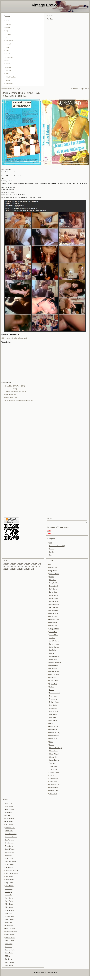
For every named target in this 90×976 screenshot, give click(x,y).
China (7, 60)
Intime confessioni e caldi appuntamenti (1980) (18, 400)
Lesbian (51, 552)
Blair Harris (52, 580)
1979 (39, 564)
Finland (7, 80)
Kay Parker (52, 650)
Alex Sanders (9, 809)
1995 (18, 569)
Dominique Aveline (11, 837)
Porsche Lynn (53, 726)
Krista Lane (53, 659)
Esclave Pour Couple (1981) (80, 88)
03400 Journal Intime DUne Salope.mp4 (14, 338)
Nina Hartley (53, 720)
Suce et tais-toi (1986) (11, 397)
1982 (11, 566)
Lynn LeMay (53, 684)
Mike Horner (9, 904)
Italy (6, 31)
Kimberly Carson (54, 656)
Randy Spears (9, 919)
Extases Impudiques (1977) (10, 88)
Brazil (7, 50)
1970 (7, 564)
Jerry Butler (9, 876)
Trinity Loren (53, 781)
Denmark (8, 44)
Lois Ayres (52, 677)
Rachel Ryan (53, 729)
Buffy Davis (53, 589)
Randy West (9, 922)
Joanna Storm (53, 635)
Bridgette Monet (54, 583)
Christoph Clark (10, 828)
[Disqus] (45, 430)
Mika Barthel (53, 705)
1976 (28, 564)
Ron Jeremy (9, 944)
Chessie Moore (54, 601)
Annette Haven (54, 574)
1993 (11, 569)
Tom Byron (8, 959)
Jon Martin (8, 895)
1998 (28, 569)
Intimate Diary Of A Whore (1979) (14, 386)
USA (6, 37)
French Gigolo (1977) (10, 394)
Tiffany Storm (53, 769)
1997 (25, 569)
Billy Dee (8, 815)
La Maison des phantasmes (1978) (15, 391)
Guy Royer (8, 855)
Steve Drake (9, 953)
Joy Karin (52, 638)
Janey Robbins (54, 629)
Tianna (51, 775)
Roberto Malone (10, 938)
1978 (35, 564)
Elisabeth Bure (54, 619)
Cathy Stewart (53, 598)
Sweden (8, 34)
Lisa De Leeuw (54, 671)
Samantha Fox (54, 735)
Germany (8, 24)
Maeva (51, 687)
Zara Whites (53, 794)
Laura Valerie (53, 665)
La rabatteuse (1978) (10, 389)
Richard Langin (10, 928)
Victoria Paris (53, 791)
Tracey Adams (53, 778)
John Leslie (8, 889)
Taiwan (7, 64)
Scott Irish (8, 947)
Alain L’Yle (8, 803)
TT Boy (7, 956)
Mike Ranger (9, 907)
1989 (35, 566)
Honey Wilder (9, 864)
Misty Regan (53, 708)
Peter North (8, 913)
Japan (7, 74)
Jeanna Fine (53, 632)
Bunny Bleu (53, 592)
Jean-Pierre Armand (11, 870)
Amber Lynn (53, 567)
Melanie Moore (54, 702)
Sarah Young (53, 739)
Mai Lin (51, 690)
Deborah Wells (53, 610)
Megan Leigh (53, 699)
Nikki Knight (53, 714)
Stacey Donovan (54, 760)
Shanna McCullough (55, 748)
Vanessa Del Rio (54, 784)
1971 (11, 564)
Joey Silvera (9, 883)
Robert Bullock (9, 934)
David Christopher (10, 834)
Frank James (9, 846)
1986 (25, 566)
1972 (14, 564)
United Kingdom (10, 77)
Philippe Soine (9, 916)
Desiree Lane (53, 613)
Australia (8, 67)
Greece (7, 27)
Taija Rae (52, 763)
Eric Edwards (9, 843)
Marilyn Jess (53, 696)
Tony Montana (9, 962)
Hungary (8, 70)
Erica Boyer (53, 623)
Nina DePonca (53, 717)
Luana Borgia (53, 681)
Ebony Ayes (53, 616)
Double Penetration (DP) (57, 546)
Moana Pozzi (53, 711)
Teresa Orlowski (54, 772)
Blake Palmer (9, 818)
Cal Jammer (9, 825)
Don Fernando (9, 840)
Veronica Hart (53, 787)
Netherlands (9, 41)
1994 (14, 569)
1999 (32, 569)
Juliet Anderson (54, 641)
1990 (39, 566)
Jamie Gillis (9, 867)
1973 (18, 564)
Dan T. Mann (9, 831)
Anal (50, 543)
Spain (7, 47)
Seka (51, 742)
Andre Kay (8, 812)
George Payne (9, 852)
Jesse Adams (9, 879)
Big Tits (51, 549)
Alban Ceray (9, 806)
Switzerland (9, 57)
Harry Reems (9, 858)
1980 (4, 566)
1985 (21, 566)
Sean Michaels (10, 950)
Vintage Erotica (45, 5)
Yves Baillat (9, 965)
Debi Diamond (53, 607)
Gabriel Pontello (10, 849)
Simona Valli (53, 757)
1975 (25, 564)
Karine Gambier (54, 647)
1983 (14, 566)
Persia (51, 723)
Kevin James (9, 898)
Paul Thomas (9, 910)
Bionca (51, 577)
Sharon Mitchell (54, 754)
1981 (7, 566)
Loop (50, 555)
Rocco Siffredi (9, 941)
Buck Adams (9, 821)
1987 (28, 566)
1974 (21, 564)
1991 (4, 569)
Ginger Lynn (53, 625)
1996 (21, 569)
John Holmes (9, 886)
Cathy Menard (53, 595)
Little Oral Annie (54, 674)
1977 (32, 564)
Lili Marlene (53, 668)
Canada (7, 54)
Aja (50, 564)
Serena (51, 745)
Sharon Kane (53, 751)
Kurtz (25, 96)
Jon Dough (8, 892)
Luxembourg (9, 83)
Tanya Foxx (53, 766)
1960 (4, 564)
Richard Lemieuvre (11, 931)
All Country (9, 21)
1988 (32, 566)
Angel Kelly (53, 571)
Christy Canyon (54, 604)
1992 (7, 569)
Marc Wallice (9, 901)
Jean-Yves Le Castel (11, 873)
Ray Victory (9, 925)
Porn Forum (50, 19)
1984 (18, 566)
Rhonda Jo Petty (54, 732)
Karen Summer (54, 644)
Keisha (51, 653)
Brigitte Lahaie (53, 586)
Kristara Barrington (55, 662)
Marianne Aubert (54, 693)
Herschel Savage (10, 861)
